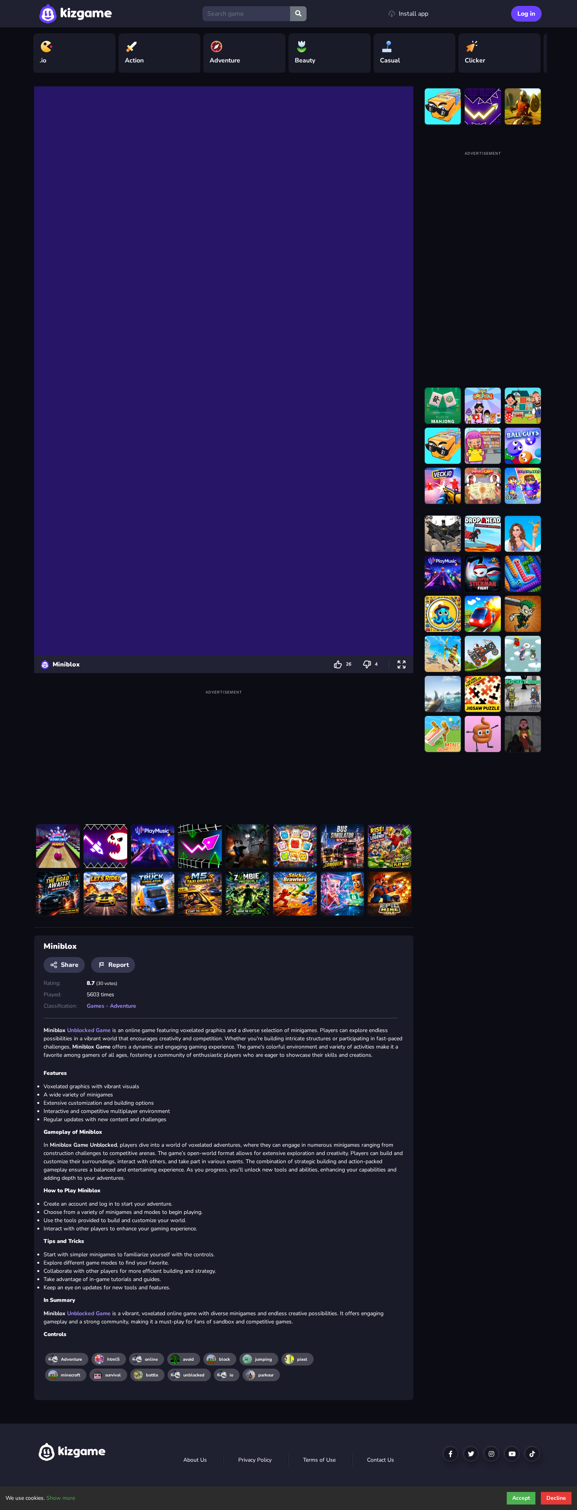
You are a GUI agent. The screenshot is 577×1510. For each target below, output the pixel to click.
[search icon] (298, 13)
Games (95, 1006)
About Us (195, 1460)
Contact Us (380, 1460)
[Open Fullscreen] (401, 664)
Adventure (123, 1006)
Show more (60, 1498)
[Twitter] (471, 1453)
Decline (556, 1498)
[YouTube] (511, 1453)
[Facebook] (450, 1453)
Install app (413, 13)
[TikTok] (532, 1453)
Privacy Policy (255, 1460)
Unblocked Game (89, 1030)
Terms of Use (319, 1460)
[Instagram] (491, 1453)
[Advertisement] (223, 752)
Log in (526, 13)
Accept (521, 1498)
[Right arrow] (537, 53)
